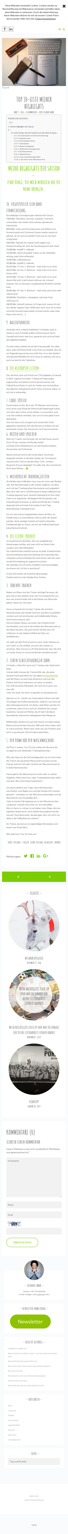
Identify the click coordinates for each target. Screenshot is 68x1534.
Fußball (17, 842)
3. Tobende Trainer (24, 154)
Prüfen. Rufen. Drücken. (18, 1381)
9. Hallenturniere (24, 138)
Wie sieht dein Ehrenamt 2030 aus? (22, 1361)
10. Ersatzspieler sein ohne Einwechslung (33, 136)
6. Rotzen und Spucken (26, 146)
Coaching (12, 1410)
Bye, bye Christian (15, 1371)
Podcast (11, 1430)
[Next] (50, 877)
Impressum (34, 1496)
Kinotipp (34, 1101)
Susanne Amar (48, 112)
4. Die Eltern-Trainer (25, 151)
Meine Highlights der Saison (22, 126)
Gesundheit (13, 1420)
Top (33, 1525)
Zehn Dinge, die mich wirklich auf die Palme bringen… (36, 133)
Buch (10, 1405)
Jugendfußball (14, 1425)
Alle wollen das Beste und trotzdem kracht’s (26, 1385)
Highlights (48, 842)
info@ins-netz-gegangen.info (37, 1294)
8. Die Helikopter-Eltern (26, 141)
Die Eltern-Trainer (22, 536)
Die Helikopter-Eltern (24, 368)
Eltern (32, 842)
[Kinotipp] (34, 1069)
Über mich (12, 1435)
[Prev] (18, 877)
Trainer (57, 842)
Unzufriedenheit (50, 675)
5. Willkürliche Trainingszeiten (29, 149)
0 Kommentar (31, 112)
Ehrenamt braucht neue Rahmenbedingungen (27, 1376)
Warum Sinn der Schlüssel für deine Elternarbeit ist (29, 1366)
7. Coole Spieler (23, 143)
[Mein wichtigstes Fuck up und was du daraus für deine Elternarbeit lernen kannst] (34, 994)
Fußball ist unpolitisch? (17, 1348)
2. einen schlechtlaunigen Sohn (29, 157)
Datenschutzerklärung (34, 1500)
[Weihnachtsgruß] (34, 925)
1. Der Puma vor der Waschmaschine (32, 159)
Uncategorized (14, 1439)
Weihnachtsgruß (34, 958)
